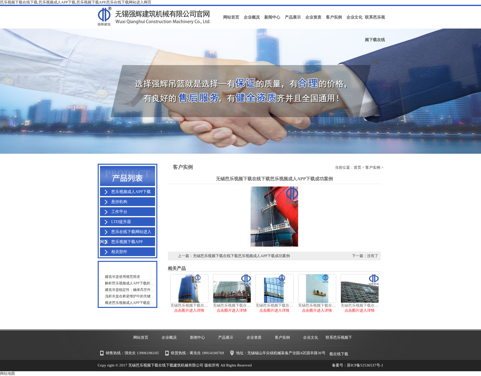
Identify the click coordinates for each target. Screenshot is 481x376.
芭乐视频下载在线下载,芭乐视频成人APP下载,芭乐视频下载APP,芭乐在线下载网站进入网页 (75, 2)
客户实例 (372, 167)
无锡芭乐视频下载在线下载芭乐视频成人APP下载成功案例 (241, 256)
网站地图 (7, 373)
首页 (357, 167)
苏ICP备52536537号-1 (365, 365)
